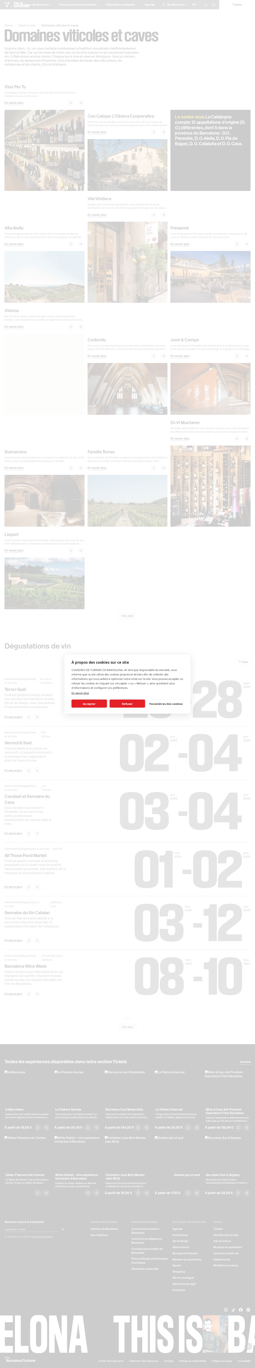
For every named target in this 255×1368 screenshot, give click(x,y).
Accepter (89, 703)
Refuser (127, 703)
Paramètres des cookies (166, 703)
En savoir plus (80, 693)
